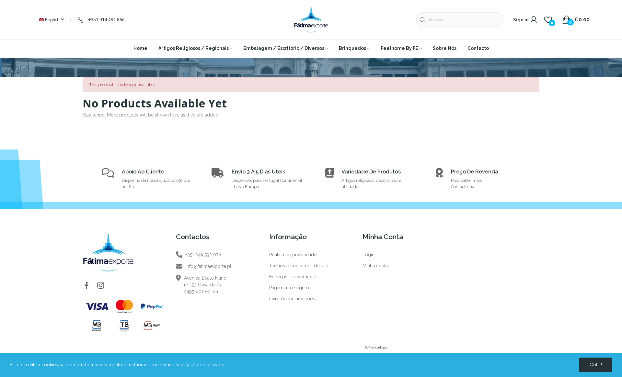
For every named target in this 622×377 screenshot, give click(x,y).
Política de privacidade (293, 254)
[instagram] (101, 286)
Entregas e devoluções (293, 276)
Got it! (596, 364)
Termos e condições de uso (298, 265)
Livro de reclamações (292, 298)
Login (368, 254)
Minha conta (375, 265)
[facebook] (86, 286)
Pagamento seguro (289, 287)
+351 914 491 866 (106, 19)
